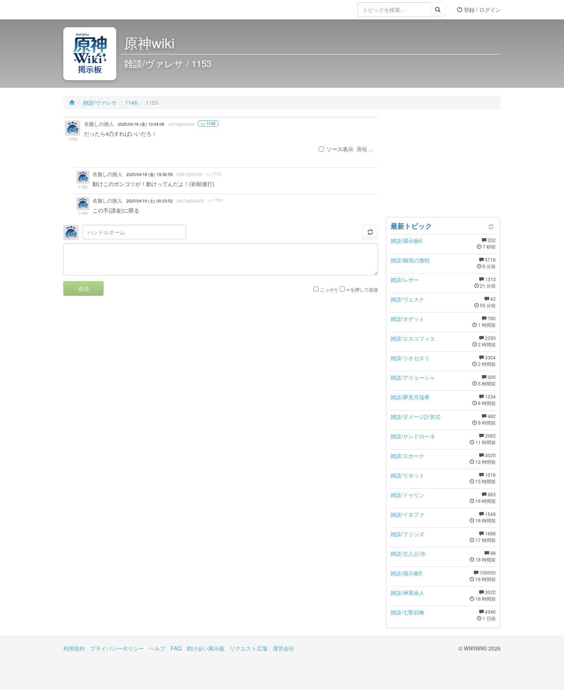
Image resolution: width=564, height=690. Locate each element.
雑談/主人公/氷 (408, 553)
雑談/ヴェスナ (407, 299)
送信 (83, 288)
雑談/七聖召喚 (407, 612)
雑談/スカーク (407, 455)
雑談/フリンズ (407, 534)
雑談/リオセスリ (410, 358)
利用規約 (74, 648)
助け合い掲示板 (205, 648)
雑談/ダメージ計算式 (415, 416)
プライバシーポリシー (117, 648)
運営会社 (283, 648)
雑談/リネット (407, 475)
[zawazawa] (94, 9)
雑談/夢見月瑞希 (410, 397)
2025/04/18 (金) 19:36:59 (149, 174)
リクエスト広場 (248, 648)
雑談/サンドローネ (413, 436)
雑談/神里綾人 (407, 592)
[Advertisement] (443, 165)
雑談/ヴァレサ (100, 102)
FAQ (176, 648)
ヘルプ (157, 648)
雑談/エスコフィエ (413, 338)
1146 (131, 102)
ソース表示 (340, 149)
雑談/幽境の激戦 (410, 260)
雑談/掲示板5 (406, 573)
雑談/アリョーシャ (413, 377)
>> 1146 (208, 123)
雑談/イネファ (407, 514)
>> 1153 (213, 173)
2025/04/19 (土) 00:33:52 (149, 201)
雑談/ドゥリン (407, 495)
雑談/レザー (405, 279)
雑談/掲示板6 (406, 240)
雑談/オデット (407, 319)
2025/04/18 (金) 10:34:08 (141, 124)
